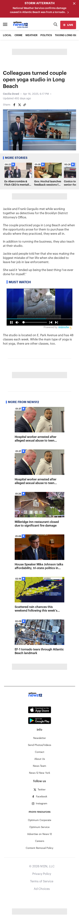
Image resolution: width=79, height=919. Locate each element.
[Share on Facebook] (14, 104)
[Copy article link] (24, 104)
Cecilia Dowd (11, 94)
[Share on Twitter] (19, 104)
